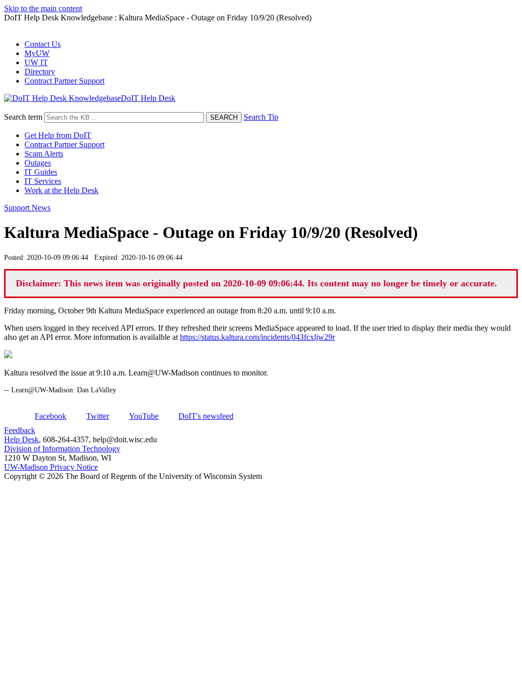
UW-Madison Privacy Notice (51, 467)
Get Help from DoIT (57, 135)
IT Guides (40, 172)
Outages (37, 162)
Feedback (19, 430)
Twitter (97, 416)
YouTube (144, 416)
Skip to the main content (43, 8)
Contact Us (42, 44)
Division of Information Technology (62, 448)
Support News (27, 207)
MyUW (36, 53)
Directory (39, 71)
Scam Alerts (43, 153)
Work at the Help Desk (61, 190)
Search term (23, 117)
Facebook (50, 416)
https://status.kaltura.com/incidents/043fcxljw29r (257, 337)
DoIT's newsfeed (205, 416)
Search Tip (261, 117)
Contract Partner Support (64, 80)
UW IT (36, 62)
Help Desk (21, 439)
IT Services (42, 181)
